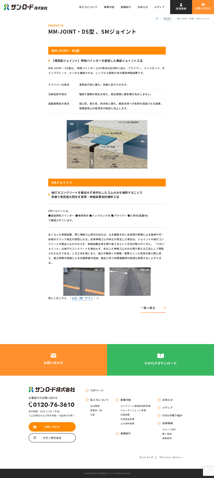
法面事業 (125, 414)
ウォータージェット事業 (133, 410)
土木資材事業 (127, 423)
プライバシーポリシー (171, 457)
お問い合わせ (203, 8)
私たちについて (88, 7)
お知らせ (143, 7)
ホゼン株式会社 (52, 438)
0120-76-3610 (54, 404)
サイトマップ (146, 457)
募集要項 (167, 438)
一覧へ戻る (148, 308)
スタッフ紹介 (169, 429)
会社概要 (94, 405)
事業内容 (109, 7)
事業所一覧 (96, 410)
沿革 (92, 414)
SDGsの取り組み (172, 415)
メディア (159, 7)
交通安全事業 (127, 419)
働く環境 (167, 433)
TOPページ (97, 390)
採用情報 (181, 8)
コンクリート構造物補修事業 (135, 405)
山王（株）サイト (82, 298)
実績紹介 (126, 7)
